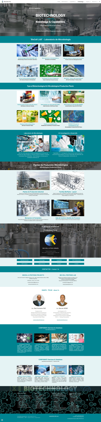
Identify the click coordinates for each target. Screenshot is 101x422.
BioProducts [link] (64, 1)
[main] (50, 9)
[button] (99, 1)
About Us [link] (94, 1)
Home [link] (59, 1)
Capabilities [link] (72, 1)
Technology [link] (80, 1)
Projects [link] (87, 1)
